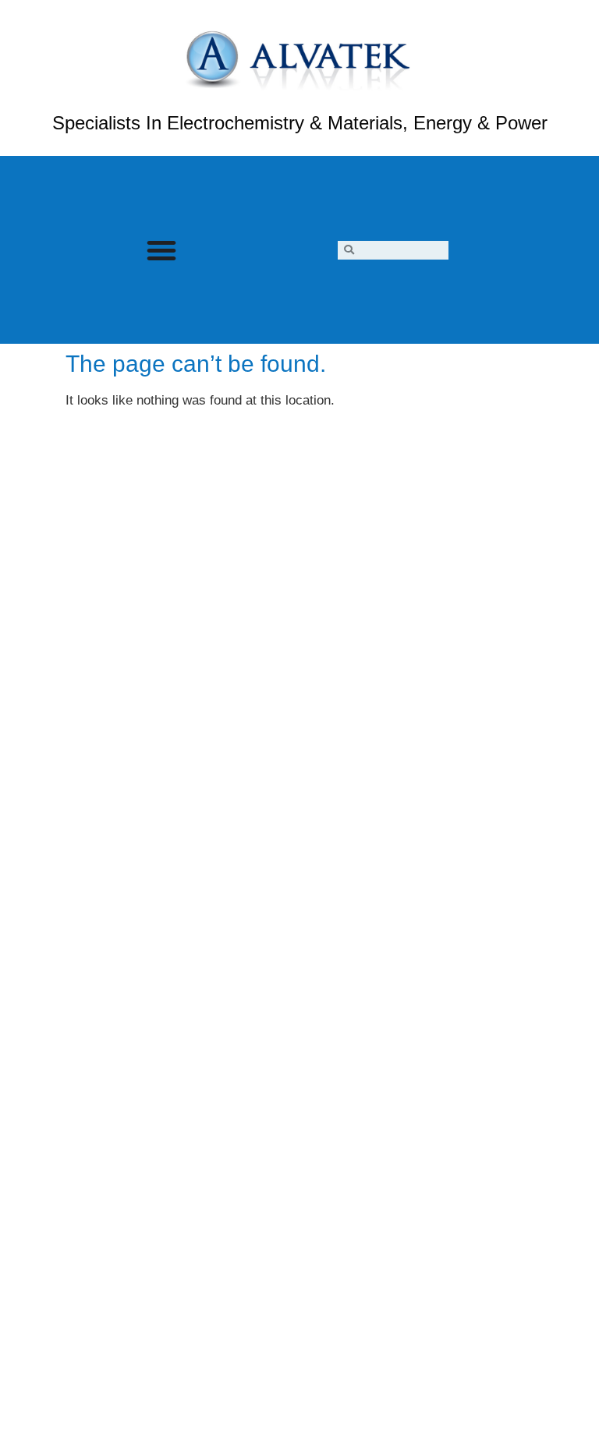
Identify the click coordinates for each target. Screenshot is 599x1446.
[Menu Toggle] (161, 250)
